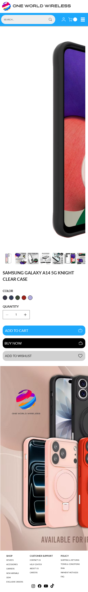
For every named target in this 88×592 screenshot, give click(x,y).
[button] (73, 19)
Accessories (12, 564)
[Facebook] (39, 586)
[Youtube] (46, 586)
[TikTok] (52, 586)
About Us (34, 568)
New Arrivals (12, 573)
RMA (63, 568)
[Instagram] (33, 586)
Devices (10, 560)
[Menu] (83, 19)
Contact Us (35, 560)
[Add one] (25, 314)
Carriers (10, 569)
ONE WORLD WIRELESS (42, 6)
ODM (8, 577)
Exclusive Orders (14, 582)
